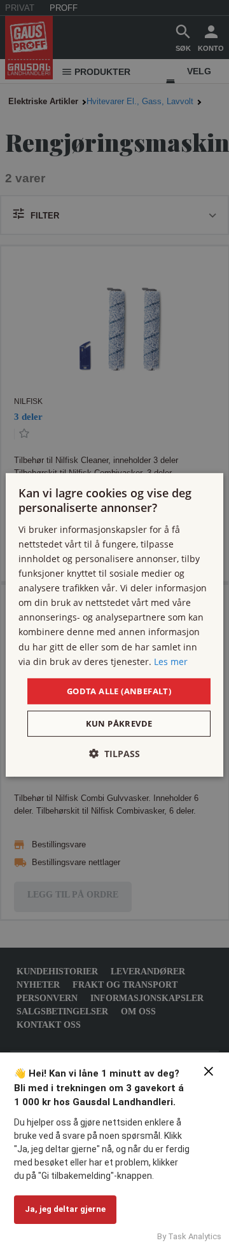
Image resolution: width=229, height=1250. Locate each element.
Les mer (171, 661)
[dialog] (114, 625)
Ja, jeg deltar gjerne (65, 1209)
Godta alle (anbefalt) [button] (119, 691)
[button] (114, 753)
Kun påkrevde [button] (119, 723)
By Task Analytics (189, 1236)
